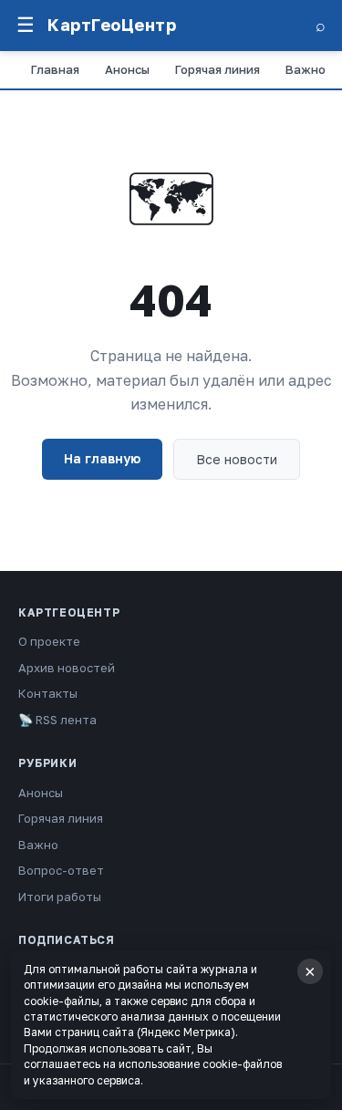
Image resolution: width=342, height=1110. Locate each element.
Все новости (236, 459)
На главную (102, 458)
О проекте (49, 641)
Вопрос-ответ (61, 870)
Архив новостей (66, 667)
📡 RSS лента (57, 719)
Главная (55, 69)
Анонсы (127, 69)
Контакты (48, 693)
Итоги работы (59, 896)
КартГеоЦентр (111, 25)
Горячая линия (217, 69)
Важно (305, 69)
